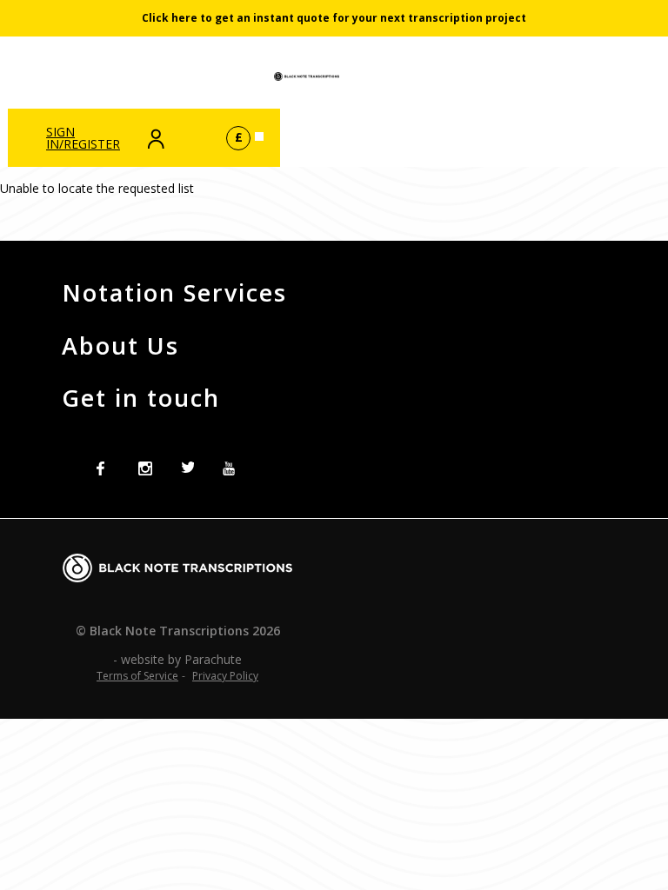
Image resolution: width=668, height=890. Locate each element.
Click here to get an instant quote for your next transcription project (334, 17)
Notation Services (174, 292)
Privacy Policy (225, 675)
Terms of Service (137, 675)
